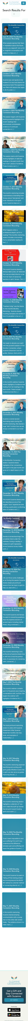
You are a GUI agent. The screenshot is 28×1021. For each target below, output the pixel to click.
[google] (14, 1013)
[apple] (14, 1009)
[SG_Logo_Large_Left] (11, 2)
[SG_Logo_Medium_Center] (14, 976)
